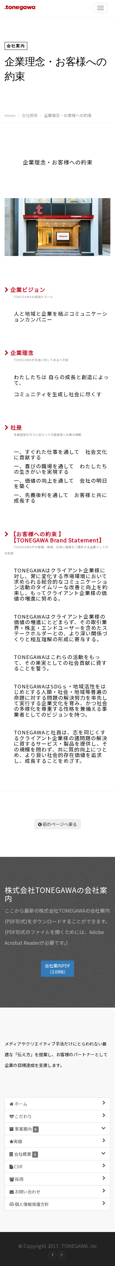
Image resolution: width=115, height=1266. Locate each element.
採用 (19, 1179)
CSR (17, 1166)
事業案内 (25, 1129)
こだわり (23, 1116)
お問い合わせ (27, 1192)
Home (10, 115)
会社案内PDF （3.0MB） (57, 969)
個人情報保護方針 (31, 1204)
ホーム (20, 1104)
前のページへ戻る (59, 824)
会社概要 (30, 115)
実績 (17, 1141)
